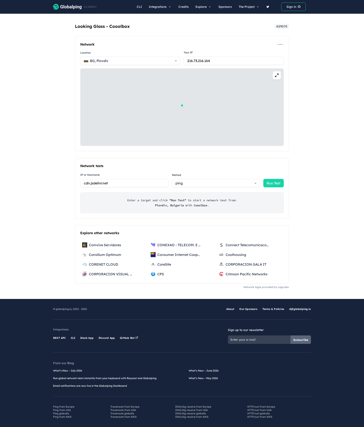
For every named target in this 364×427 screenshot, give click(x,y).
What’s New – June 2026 (204, 370)
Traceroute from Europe (124, 406)
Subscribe (300, 340)
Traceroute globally (122, 413)
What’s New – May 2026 (203, 378)
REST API (59, 337)
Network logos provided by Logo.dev (266, 287)
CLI (139, 7)
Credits (183, 7)
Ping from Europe (63, 406)
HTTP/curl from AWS (259, 416)
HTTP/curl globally (258, 413)
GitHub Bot (127, 337)
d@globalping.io (300, 309)
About (230, 309)
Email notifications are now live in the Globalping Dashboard (90, 385)
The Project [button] (247, 7)
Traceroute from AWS (123, 416)
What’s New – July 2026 (67, 370)
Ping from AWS (62, 416)
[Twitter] (267, 7)
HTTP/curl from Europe (261, 406)
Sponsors (225, 7)
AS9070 (281, 26)
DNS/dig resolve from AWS (191, 416)
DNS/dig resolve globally (190, 413)
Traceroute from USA (123, 410)
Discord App (107, 337)
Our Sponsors (248, 309)
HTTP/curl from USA (259, 410)
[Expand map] (277, 75)
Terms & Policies (273, 309)
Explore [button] (201, 7)
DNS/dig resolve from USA (191, 410)
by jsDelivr (90, 6)
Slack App (87, 337)
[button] (182, 105)
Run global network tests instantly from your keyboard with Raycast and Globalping (105, 378)
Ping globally (61, 413)
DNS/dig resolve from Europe (193, 406)
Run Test (273, 183)
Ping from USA (62, 410)
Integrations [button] (158, 7)
